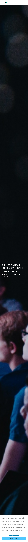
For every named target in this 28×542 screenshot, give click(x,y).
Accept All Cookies (14, 538)
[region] (14, 528)
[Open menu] (26, 2)
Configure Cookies (14, 535)
